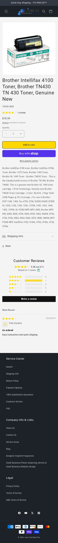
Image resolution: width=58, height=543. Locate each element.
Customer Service (14, 401)
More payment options (29, 161)
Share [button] (8, 246)
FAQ (8, 408)
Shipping (5, 122)
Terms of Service (14, 493)
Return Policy (12, 381)
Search (9, 367)
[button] (6, 11)
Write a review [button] (29, 298)
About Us (10, 428)
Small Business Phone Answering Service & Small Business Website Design (26, 465)
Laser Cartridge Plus (32, 537)
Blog (8, 449)
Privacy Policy (12, 486)
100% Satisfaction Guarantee (19, 394)
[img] (9, 318)
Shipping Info (12, 374)
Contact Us (11, 435)
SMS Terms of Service (16, 500)
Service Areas (12, 442)
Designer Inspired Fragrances (20, 456)
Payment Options (14, 387)
